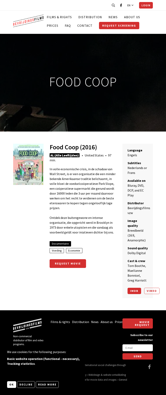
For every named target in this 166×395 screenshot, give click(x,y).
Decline (26, 384)
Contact (85, 25)
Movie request (142, 323)
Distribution (90, 17)
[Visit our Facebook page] (121, 5)
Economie (74, 250)
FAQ (68, 25)
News (113, 17)
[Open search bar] (113, 5)
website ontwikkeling (114, 374)
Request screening (119, 25)
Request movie (68, 263)
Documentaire (60, 243)
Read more (47, 384)
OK (11, 384)
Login (146, 5)
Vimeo (152, 291)
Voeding (57, 250)
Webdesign (94, 374)
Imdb (134, 291)
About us (132, 17)
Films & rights (59, 17)
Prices (52, 25)
